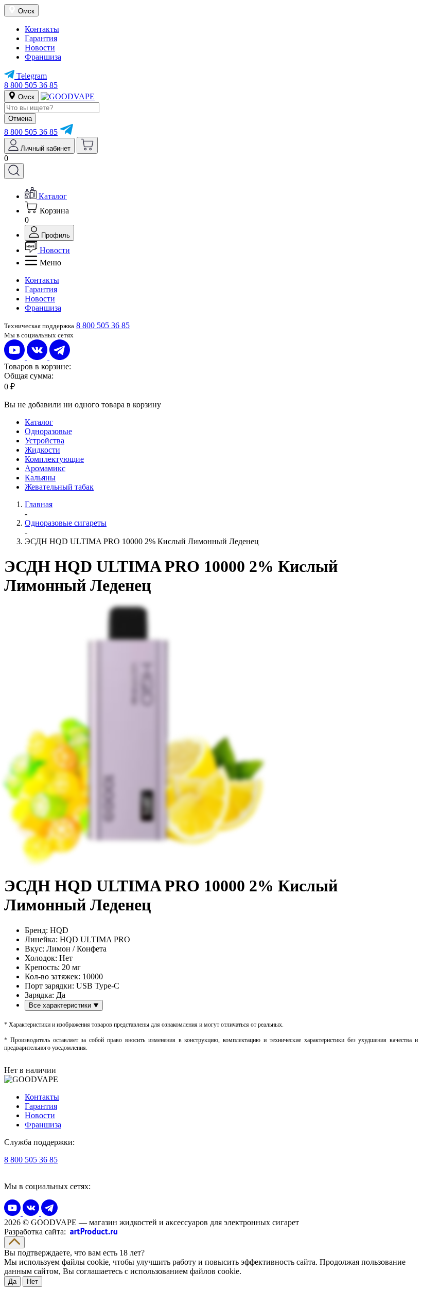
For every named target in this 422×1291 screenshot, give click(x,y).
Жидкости (42, 449)
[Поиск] (14, 171)
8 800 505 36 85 (31, 85)
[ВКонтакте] (38, 357)
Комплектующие (54, 459)
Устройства (44, 440)
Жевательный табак (59, 486)
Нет (32, 1281)
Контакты (42, 29)
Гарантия (41, 38)
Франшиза (43, 56)
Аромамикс (45, 468)
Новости (40, 47)
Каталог (39, 422)
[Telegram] (66, 132)
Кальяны (40, 477)
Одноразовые (48, 431)
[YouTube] (15, 357)
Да (12, 1281)
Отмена (20, 118)
